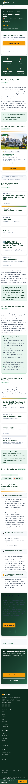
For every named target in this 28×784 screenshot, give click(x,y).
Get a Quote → (14, 168)
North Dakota (19, 478)
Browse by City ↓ (14, 43)
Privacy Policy (8, 770)
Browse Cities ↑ (14, 675)
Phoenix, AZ (4, 735)
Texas (3, 714)
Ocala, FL (4, 733)
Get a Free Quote (14, 48)
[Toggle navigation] (13, 2)
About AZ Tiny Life (6, 752)
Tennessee (4, 721)
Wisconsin (6, 475)
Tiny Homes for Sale (11, 11)
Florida (3, 711)
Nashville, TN (5, 745)
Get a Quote (22, 781)
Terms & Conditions (17, 770)
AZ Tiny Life (8, 777)
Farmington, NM (5, 743)
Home (4, 11)
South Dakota (7, 478)
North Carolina (5, 724)
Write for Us (4, 759)
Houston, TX (4, 738)
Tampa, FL (4, 740)
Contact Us (4, 757)
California (4, 716)
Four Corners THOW (8, 154)
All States (10, 643)
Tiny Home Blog (5, 754)
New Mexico (5, 726)
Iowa (15, 475)
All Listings (4, 762)
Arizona (3, 719)
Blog (3, 770)
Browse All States (9, 632)
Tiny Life (6, 694)
